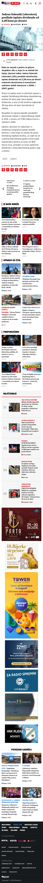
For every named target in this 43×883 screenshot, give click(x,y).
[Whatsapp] (16, 54)
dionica (5, 159)
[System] (27, 3)
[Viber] (12, 54)
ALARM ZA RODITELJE (28, 420)
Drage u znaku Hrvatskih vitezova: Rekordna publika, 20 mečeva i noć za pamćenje (10, 352)
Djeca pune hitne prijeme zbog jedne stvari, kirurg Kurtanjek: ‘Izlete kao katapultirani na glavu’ (30, 426)
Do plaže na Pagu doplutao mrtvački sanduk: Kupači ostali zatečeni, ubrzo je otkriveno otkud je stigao (30, 469)
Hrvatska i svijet (28, 434)
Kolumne (14, 830)
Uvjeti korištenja (19, 851)
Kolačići (4, 847)
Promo (22, 830)
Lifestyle (33, 827)
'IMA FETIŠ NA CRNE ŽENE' (29, 400)
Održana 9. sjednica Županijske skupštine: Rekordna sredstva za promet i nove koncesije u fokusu (31, 773)
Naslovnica (6, 825)
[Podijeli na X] (7, 54)
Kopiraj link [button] (25, 54)
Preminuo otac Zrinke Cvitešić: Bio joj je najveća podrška (30, 222)
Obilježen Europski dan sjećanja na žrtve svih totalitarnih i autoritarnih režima (31, 282)
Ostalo (25, 414)
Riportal (7, 24)
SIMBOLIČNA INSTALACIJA (31, 307)
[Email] (21, 54)
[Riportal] (8, 3)
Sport (4, 827)
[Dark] (31, 3)
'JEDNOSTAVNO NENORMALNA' (26, 485)
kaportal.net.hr (6, 868)
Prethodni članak (3, 188)
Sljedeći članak (39, 188)
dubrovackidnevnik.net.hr (29, 868)
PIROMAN (24, 441)
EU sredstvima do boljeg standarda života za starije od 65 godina (13, 190)
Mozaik (25, 827)
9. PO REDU (26, 766)
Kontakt (4, 855)
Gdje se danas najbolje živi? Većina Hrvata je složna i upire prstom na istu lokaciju (11, 250)
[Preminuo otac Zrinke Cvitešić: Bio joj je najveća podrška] (31, 212)
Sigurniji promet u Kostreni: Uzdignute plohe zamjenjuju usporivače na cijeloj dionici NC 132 (30, 807)
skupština (13, 159)
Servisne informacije (7, 851)
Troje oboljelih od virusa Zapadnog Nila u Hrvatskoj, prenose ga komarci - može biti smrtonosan (31, 378)
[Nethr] (32, 840)
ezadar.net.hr (16, 868)
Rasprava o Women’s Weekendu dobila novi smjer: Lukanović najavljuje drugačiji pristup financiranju (10, 809)
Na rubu (25, 477)
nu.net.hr (4, 872)
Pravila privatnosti (26, 847)
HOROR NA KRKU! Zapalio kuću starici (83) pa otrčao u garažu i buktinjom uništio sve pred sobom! (30, 447)
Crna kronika (27, 455)
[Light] (24, 3)
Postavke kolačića (13, 847)
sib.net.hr (29, 864)
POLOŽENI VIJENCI (28, 276)
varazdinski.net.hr (19, 864)
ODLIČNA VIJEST (27, 800)
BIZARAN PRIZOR (27, 462)
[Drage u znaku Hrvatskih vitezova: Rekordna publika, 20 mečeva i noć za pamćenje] (11, 340)
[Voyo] (13, 840)
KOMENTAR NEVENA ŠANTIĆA (8, 308)
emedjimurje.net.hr (7, 864)
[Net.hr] (5, 840)
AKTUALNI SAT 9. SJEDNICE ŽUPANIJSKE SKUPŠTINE (11, 801)
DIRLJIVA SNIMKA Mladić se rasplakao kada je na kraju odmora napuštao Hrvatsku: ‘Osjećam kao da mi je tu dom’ (31, 493)
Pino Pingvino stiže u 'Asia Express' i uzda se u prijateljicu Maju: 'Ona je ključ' (31, 250)
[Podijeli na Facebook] (3, 54)
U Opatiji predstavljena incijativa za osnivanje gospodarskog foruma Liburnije (28, 190)
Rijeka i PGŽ (7, 291)
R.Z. (5, 325)
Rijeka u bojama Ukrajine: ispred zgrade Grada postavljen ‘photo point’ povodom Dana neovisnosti (31, 314)
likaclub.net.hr (13, 872)
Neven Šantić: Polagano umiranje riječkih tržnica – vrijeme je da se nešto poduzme (11, 317)
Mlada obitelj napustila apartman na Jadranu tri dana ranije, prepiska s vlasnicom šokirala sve (30, 406)
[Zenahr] (22, 840)
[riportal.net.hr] (5, 877)
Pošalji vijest (30, 851)
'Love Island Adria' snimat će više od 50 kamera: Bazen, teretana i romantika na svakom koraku (11, 224)
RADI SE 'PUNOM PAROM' (10, 766)
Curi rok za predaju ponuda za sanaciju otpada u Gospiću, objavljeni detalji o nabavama (29, 352)
